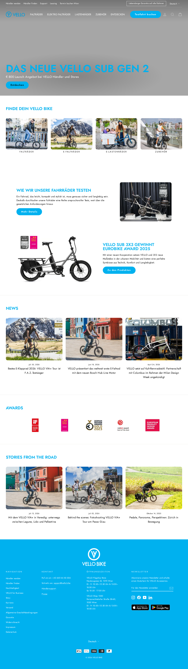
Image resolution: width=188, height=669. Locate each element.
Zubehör (101, 14)
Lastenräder (83, 14)
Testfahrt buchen (145, 14)
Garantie (10, 617)
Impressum (11, 627)
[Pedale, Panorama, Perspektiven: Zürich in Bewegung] (154, 488)
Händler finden (30, 3)
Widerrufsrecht (13, 622)
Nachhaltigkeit (12, 588)
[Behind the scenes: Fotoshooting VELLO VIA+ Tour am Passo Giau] (94, 488)
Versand (9, 607)
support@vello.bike (62, 583)
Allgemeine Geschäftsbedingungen (22, 612)
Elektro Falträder (58, 14)
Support (43, 3)
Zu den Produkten (119, 270)
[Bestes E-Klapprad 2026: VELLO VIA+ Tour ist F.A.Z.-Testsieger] (34, 339)
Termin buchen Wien (69, 3)
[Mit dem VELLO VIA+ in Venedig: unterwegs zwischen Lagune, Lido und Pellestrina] (34, 488)
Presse (44, 593)
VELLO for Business (14, 592)
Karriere (9, 602)
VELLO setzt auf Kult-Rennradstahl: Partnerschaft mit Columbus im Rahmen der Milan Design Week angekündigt (154, 373)
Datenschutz (11, 631)
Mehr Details (29, 211)
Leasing (53, 3)
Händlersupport (49, 588)
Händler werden (13, 3)
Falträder (36, 14)
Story (8, 597)
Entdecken (118, 14)
